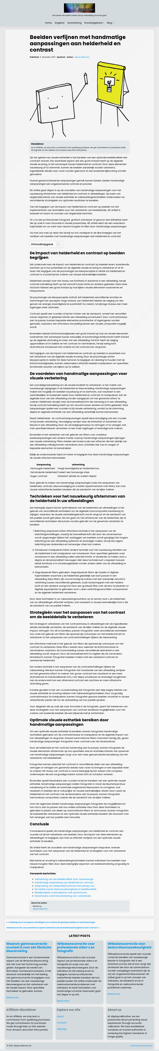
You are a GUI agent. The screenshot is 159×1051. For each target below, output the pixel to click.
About (60, 1016)
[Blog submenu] (113, 22)
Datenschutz (136, 1046)
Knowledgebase (93, 22)
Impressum (147, 1046)
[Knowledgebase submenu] (103, 22)
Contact (61, 1022)
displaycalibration (82, 57)
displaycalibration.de (22, 1046)
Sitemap (61, 1029)
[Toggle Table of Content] (57, 244)
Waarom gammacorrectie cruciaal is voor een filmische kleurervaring (28, 947)
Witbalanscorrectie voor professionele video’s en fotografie (76, 947)
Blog (109, 22)
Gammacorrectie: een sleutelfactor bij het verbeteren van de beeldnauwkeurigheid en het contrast (51, 928)
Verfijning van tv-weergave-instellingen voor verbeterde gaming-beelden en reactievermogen (51, 922)
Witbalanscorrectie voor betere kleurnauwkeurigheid (129, 945)
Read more (12, 997)
